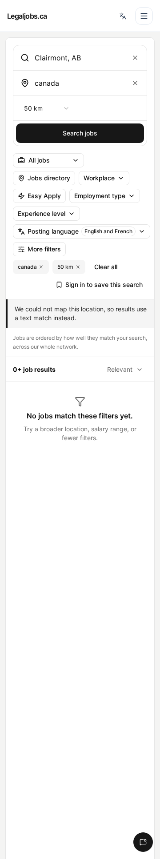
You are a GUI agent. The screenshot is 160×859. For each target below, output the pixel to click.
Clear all (105, 266)
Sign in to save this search (104, 284)
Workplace (99, 178)
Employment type (99, 195)
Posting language (80, 231)
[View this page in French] (123, 16)
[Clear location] (135, 83)
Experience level (41, 213)
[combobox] (78, 57)
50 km (65, 266)
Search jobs (80, 133)
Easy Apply (44, 195)
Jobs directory (49, 178)
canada (27, 266)
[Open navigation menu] (144, 16)
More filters (44, 249)
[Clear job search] (135, 58)
